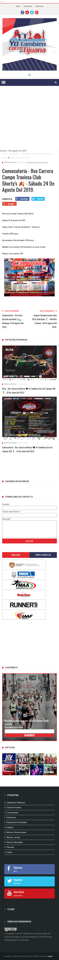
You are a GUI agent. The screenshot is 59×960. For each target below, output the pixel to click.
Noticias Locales (13, 837)
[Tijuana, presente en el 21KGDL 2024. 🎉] (23, 769)
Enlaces (15, 555)
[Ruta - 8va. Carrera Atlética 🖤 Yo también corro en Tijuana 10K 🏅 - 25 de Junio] (29, 363)
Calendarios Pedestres (15, 803)
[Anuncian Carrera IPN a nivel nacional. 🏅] (23, 758)
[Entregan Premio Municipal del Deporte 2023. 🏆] (37, 769)
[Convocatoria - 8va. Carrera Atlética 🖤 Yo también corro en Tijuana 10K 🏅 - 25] (29, 418)
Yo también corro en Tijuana (36, 162)
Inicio (18, 6)
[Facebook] (22, 12)
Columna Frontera (13, 807)
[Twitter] (32, 12)
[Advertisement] (29, 120)
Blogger (50, 956)
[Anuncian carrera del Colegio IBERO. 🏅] (9, 769)
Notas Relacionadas (16, 340)
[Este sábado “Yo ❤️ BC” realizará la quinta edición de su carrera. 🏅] (51, 769)
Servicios (39, 6)
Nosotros (28, 6)
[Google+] (37, 12)
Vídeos (9, 852)
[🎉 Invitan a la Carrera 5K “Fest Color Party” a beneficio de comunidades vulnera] (37, 758)
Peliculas (10, 847)
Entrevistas (11, 817)
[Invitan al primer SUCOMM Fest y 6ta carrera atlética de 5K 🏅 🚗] (51, 758)
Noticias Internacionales (16, 832)
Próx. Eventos (43, 555)
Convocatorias (13, 154)
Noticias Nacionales (14, 842)
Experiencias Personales (16, 822)
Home (4, 154)
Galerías (9, 827)
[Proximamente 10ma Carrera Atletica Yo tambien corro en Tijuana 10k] (9, 758)
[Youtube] (27, 12)
